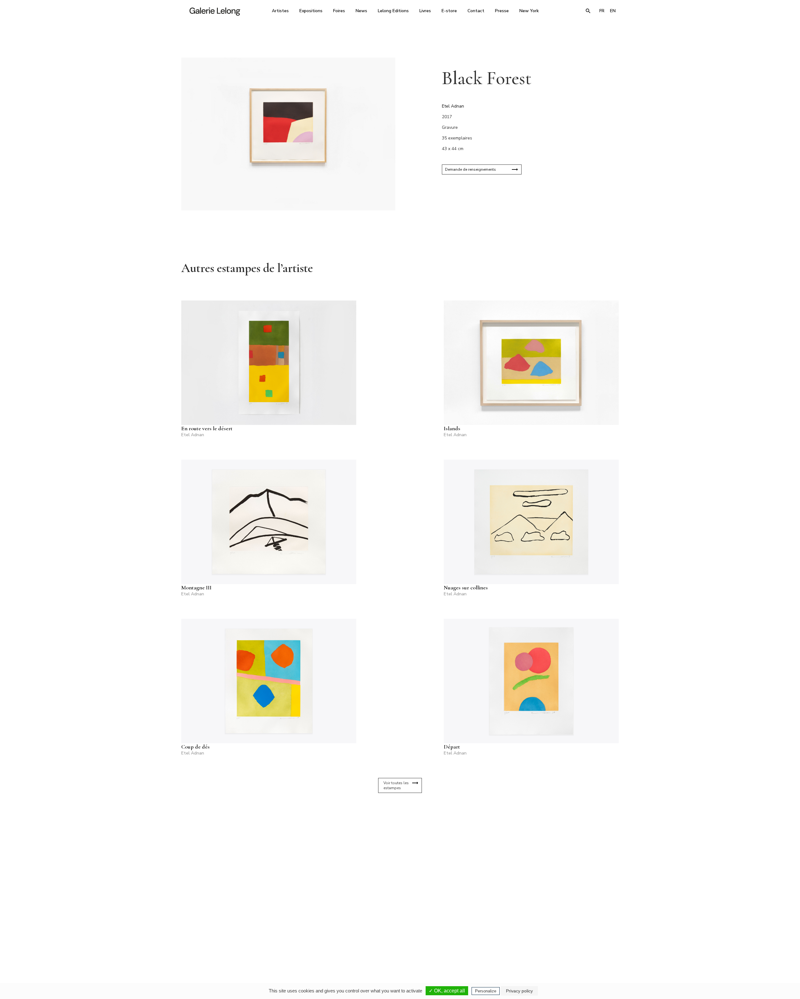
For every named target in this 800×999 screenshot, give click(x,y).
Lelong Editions (393, 11)
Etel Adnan (453, 106)
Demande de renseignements (470, 169)
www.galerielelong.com (591, 944)
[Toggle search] (588, 11)
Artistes (280, 11)
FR (601, 11)
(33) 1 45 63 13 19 (315, 940)
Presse (502, 11)
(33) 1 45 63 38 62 (397, 940)
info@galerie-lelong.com (312, 944)
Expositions (310, 11)
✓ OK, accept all (447, 990)
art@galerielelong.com (558, 944)
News (361, 11)
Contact (476, 11)
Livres (425, 11)
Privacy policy (519, 990)
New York (529, 11)
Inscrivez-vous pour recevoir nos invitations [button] (395, 866)
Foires (339, 11)
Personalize (485, 991)
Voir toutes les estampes (396, 785)
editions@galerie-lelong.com (398, 944)
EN (613, 11)
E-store (449, 11)
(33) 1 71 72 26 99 (479, 940)
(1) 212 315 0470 (560, 940)
